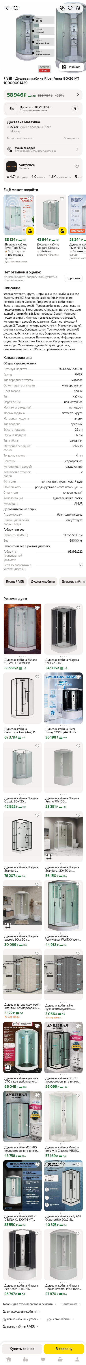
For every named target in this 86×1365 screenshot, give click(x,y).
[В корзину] (30, 231)
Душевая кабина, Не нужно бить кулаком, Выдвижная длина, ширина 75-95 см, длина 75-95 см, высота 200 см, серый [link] (62, 1007)
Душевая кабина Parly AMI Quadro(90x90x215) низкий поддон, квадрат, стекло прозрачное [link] (63, 1218)
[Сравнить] (62, 8)
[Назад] (8, 8)
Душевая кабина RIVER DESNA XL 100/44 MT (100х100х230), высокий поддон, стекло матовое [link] (21, 1218)
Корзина (60, 1359)
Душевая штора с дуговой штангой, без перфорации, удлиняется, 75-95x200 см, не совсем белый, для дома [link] (22, 1006)
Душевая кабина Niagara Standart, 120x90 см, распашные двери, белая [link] (62, 869)
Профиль (77, 1359)
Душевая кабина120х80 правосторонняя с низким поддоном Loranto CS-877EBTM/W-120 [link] (21, 1149)
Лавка (25, 1359)
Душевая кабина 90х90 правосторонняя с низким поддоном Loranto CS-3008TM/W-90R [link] (62, 1080)
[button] (43, 95)
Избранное (43, 1359)
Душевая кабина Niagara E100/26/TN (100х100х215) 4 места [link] (62, 661)
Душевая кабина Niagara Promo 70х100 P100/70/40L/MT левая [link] (62, 800)
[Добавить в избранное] (70, 8)
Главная (8, 1359)
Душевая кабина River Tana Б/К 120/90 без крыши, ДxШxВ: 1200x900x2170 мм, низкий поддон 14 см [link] (19, 246)
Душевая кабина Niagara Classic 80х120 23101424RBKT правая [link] (21, 800)
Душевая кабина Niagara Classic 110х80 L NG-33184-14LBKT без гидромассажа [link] (50, 246)
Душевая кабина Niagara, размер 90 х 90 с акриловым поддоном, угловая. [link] (21, 938)
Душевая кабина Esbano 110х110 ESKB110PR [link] (20, 661)
